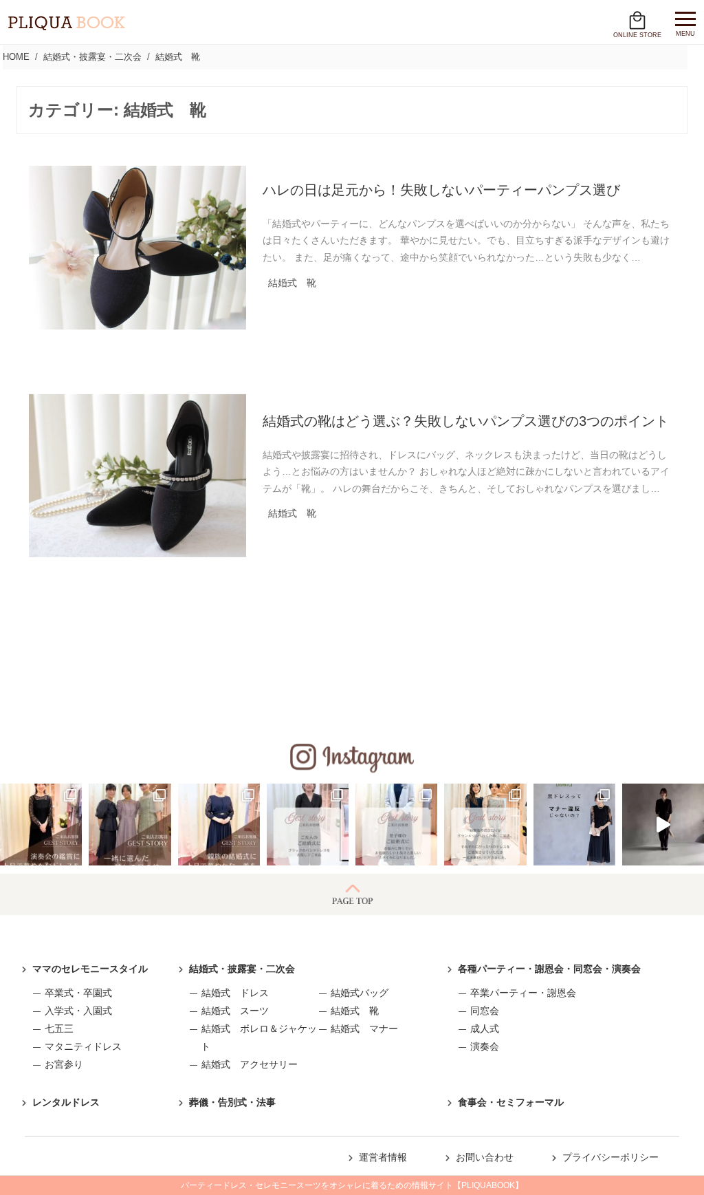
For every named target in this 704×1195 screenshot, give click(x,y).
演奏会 (484, 1046)
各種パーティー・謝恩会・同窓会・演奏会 (549, 968)
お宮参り (64, 1064)
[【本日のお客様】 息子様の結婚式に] (396, 824)
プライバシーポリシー (610, 1157)
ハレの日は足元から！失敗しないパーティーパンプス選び (441, 189)
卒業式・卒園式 (78, 992)
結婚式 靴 (355, 1010)
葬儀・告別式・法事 (232, 1102)
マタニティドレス (83, 1046)
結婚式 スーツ (235, 1010)
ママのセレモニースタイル (90, 968)
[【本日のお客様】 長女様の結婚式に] (129, 824)
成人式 (484, 1028)
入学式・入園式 (78, 1010)
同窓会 (484, 1010)
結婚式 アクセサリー (249, 1064)
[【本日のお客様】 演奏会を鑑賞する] (41, 824)
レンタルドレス (66, 1102)
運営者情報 (383, 1157)
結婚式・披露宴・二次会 (242, 968)
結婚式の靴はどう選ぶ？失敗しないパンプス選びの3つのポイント (466, 421)
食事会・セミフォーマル (511, 1102)
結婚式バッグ (359, 992)
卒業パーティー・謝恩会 (523, 992)
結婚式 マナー (364, 1028)
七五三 (59, 1028)
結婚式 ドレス (235, 992)
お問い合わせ (485, 1157)
